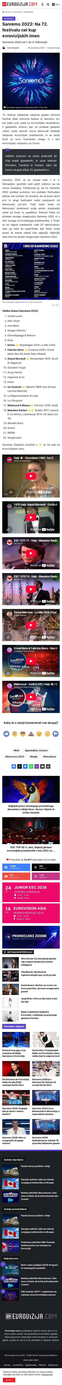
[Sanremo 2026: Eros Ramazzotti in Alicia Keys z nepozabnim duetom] (46, 1097)
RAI (17, 750)
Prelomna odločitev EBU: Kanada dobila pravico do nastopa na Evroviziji (38, 1245)
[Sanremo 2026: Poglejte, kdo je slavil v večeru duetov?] (16, 1097)
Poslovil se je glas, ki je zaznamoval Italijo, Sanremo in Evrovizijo (14, 1053)
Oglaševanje (31, 1365)
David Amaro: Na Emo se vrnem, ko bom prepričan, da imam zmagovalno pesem (40, 988)
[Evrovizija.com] (19, 4)
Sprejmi (9, 1380)
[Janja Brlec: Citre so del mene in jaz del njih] (10, 1002)
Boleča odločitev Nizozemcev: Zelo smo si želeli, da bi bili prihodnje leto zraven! (39, 1195)
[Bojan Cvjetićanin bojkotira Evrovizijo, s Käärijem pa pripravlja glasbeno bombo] (10, 1016)
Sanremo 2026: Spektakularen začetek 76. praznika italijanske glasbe (46, 1140)
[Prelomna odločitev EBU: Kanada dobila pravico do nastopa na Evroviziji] (10, 1246)
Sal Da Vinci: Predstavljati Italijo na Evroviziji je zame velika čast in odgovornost (45, 1053)
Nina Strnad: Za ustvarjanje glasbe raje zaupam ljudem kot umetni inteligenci (38, 961)
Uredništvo (18, 1365)
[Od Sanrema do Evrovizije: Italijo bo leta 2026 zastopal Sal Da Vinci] (16, 1068)
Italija (34, 756)
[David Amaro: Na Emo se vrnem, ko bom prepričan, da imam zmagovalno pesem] (10, 989)
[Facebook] (14, 766)
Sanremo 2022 (15, 756)
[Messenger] (25, 766)
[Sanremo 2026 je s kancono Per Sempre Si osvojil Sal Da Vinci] (46, 1068)
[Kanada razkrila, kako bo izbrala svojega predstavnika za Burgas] (10, 1183)
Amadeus (50, 756)
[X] (19, 766)
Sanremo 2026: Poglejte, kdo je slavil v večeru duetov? (15, 1111)
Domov (7, 12)
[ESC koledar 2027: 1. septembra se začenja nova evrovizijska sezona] (10, 1295)
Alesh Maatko (13, 48)
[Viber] (36, 766)
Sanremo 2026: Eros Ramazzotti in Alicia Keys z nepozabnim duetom (45, 1111)
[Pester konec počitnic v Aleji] (10, 1170)
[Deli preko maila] (42, 766)
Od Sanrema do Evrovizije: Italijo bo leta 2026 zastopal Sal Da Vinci (15, 1082)
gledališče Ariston (37, 750)
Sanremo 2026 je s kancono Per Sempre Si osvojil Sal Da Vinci (44, 1082)
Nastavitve (47, 1374)
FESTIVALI (17, 12)
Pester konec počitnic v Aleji (35, 1166)
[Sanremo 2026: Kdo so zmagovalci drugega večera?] (16, 1126)
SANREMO (29, 12)
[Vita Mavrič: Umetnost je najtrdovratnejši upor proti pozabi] (10, 976)
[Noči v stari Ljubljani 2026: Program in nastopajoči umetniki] (10, 1269)
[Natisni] (48, 766)
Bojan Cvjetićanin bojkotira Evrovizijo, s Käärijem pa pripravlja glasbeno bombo (39, 1015)
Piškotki (42, 1365)
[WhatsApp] (31, 766)
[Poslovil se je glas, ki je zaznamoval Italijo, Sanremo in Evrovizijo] (16, 1039)
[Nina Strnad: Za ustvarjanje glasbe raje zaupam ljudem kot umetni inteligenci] (10, 962)
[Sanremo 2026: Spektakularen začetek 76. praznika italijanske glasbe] (46, 1126)
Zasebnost (53, 1365)
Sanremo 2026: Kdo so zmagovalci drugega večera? (14, 1140)
